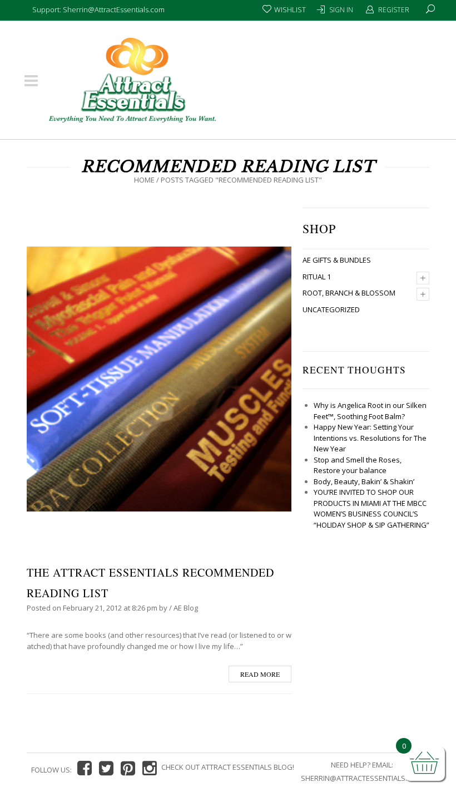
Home (144, 180)
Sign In (341, 9)
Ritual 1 (317, 277)
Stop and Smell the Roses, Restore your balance (358, 465)
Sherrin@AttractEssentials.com (362, 778)
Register (393, 9)
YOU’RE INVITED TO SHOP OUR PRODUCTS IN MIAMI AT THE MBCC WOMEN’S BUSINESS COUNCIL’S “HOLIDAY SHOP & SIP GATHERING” (371, 508)
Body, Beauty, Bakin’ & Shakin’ (364, 481)
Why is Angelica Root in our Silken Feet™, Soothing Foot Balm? (370, 410)
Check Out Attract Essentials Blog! (227, 767)
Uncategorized (331, 309)
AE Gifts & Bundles (337, 260)
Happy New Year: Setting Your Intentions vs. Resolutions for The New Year (370, 438)
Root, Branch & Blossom (349, 293)
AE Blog (186, 608)
